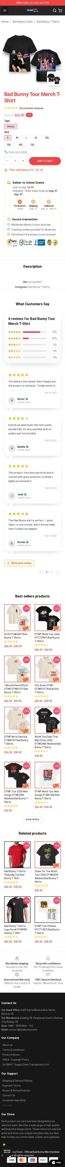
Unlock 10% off (7, 1151)
